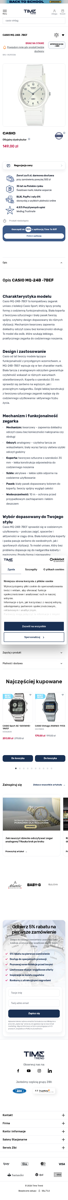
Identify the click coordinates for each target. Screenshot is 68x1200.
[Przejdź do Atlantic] (14, 884)
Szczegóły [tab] (31, 569)
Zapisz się (34, 1013)
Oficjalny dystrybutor (15, 139)
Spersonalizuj (32, 637)
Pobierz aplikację (34, 236)
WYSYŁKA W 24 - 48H (56, 45)
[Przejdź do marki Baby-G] (34, 884)
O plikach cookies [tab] (53, 569)
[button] (34, 95)
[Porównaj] (56, 35)
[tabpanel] (34, 440)
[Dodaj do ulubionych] (63, 35)
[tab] (34, 262)
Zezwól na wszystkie (34, 626)
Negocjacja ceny (38, 165)
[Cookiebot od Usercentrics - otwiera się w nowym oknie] (49, 560)
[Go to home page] (30, 12)
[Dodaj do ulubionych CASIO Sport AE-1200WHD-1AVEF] (30, 694)
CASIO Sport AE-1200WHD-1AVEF (17, 727)
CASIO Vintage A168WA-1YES (50, 726)
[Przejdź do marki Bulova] (53, 885)
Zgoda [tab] (11, 569)
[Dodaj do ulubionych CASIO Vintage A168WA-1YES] (62, 694)
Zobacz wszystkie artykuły (49, 784)
